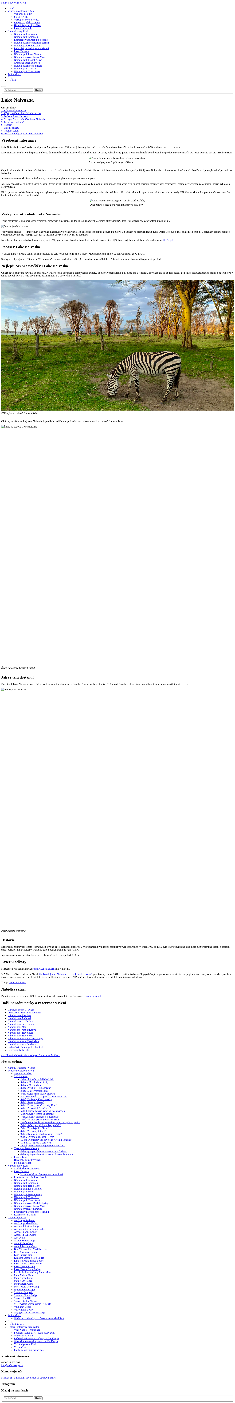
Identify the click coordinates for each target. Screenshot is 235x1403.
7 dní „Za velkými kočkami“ (34, 1128)
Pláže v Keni (20, 1157)
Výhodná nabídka (23, 1073)
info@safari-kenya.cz (12, 1365)
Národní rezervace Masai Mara (23, 1041)
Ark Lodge (19, 1237)
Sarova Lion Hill (22, 1298)
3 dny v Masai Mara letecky (34, 1082)
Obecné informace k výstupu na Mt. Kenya (36, 1341)
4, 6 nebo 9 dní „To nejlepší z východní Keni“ (43, 1096)
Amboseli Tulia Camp (25, 1234)
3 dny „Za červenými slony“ (34, 1090)
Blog (10, 1321)
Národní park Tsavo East (20, 1032)
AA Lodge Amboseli (24, 1220)
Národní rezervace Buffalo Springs (25, 1038)
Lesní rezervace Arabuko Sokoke (24, 1012)
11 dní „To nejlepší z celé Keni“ (36, 1142)
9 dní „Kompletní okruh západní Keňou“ (41, 1134)
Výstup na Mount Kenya (26, 1148)
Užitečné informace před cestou (23, 1327)
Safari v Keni (20, 1076)
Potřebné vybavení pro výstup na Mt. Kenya (36, 1338)
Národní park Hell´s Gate (20, 1021)
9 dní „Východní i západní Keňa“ (37, 1136)
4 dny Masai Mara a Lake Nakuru (37, 1093)
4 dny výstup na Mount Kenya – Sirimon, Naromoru (47, 1154)
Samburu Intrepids (23, 1292)
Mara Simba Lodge (24, 1278)
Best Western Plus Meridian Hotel (31, 1249)
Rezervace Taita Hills (18, 1050)
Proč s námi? (14, 1315)
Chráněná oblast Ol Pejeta (21, 1009)
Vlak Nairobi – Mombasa (27, 1329)
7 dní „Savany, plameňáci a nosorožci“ (39, 1116)
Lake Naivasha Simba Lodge (28, 1260)
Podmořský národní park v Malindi (25, 1047)
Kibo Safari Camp (23, 1255)
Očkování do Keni (23, 1335)
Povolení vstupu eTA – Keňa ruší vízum (34, 1332)
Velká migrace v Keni (25, 1344)
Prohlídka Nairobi (23, 1162)
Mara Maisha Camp (24, 1275)
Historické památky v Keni (27, 1160)
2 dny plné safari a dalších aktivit (37, 1079)
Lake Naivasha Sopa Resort (28, 1263)
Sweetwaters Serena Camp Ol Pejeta (32, 1304)
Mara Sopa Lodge (23, 1280)
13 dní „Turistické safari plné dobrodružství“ (42, 1145)
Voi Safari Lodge (22, 1306)
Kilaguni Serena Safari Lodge (29, 1257)
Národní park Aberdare (19, 1015)
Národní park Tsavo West (20, 1035)
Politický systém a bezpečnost (29, 1350)
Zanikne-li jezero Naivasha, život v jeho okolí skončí (65, 974)
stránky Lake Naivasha (44, 968)
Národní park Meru (17, 1027)
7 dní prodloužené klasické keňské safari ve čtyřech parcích (50, 1122)
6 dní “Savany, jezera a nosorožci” (37, 1113)
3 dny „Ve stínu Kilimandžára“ (35, 1088)
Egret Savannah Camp (25, 1252)
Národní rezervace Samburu (22, 1044)
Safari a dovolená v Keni (13, 2)
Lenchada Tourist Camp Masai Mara (32, 1272)
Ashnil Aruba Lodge (24, 1240)
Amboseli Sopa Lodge (25, 1232)
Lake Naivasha (21, 1171)
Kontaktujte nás (16, 1324)
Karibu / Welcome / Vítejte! (21, 1067)
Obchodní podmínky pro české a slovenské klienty (39, 1318)
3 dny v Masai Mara (30, 1085)
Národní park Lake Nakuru (21, 1024)
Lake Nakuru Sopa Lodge (27, 1269)
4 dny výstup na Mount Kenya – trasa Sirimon (43, 1151)
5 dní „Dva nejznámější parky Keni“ (38, 1105)
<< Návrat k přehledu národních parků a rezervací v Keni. (30, 1055)
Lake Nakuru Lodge (24, 1266)
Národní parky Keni (18, 1165)
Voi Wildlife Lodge (23, 1309)
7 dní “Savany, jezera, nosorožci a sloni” (40, 1119)
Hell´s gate (168, 240)
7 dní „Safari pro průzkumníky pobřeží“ (40, 1125)
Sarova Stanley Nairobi (26, 1301)
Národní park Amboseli (19, 1018)
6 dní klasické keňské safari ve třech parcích (42, 1111)
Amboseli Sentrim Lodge (26, 1226)
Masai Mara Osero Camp (26, 1286)
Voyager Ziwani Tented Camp (29, 1312)
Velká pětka (20, 1347)
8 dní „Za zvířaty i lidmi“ (33, 1131)
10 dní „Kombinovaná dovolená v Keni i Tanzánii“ (46, 1139)
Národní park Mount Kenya (22, 1029)
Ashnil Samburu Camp (25, 1246)
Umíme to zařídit (92, 996)
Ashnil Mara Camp (23, 1243)
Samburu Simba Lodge (25, 1295)
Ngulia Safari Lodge (24, 1289)
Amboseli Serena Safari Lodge (29, 1229)
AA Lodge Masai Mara (26, 1223)
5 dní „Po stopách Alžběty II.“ (35, 1108)
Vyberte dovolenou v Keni (21, 1070)
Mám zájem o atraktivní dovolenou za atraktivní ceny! (28, 1377)
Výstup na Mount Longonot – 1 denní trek (41, 1174)
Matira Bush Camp (23, 1283)
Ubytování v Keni (17, 1217)
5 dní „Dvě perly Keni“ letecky (36, 1099)
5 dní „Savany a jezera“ (32, 1102)
